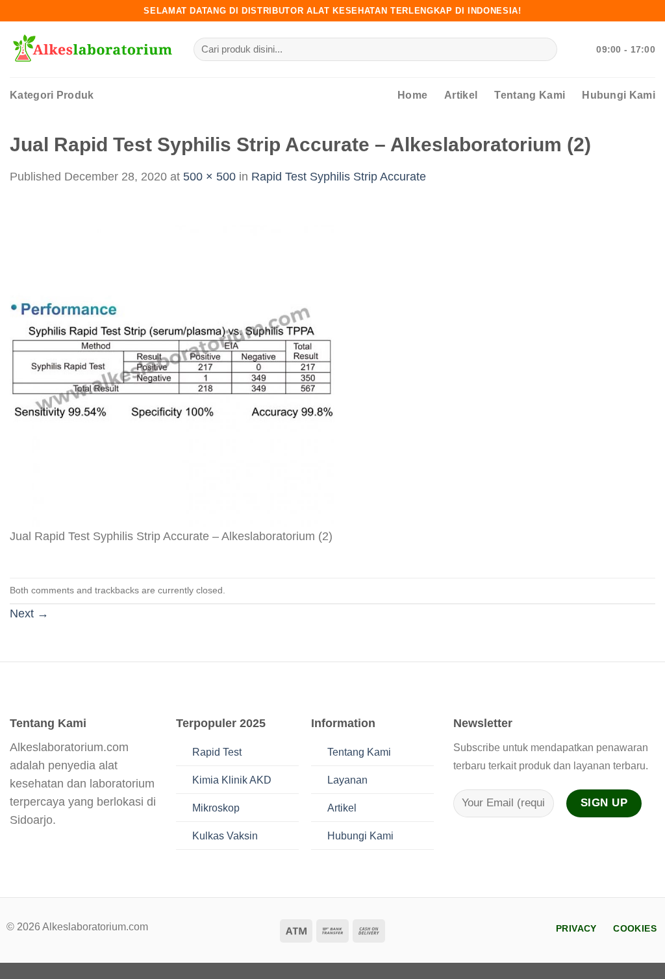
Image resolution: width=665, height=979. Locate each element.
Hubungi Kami (618, 95)
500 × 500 (209, 176)
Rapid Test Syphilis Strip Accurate (338, 176)
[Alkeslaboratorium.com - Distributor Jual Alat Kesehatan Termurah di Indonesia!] (92, 49)
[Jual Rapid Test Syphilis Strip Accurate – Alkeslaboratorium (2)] (172, 364)
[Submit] (543, 50)
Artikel (460, 95)
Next (29, 613)
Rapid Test (217, 752)
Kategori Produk (52, 95)
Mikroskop (216, 807)
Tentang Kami (529, 95)
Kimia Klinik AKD (231, 780)
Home (412, 95)
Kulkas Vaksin (225, 835)
